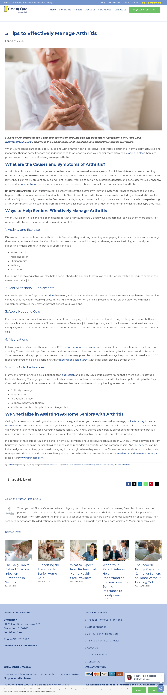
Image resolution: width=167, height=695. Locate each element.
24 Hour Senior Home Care (102, 633)
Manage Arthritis (95, 465)
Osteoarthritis (108, 465)
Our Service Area (97, 654)
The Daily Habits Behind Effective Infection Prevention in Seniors (17, 573)
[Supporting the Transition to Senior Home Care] (51, 541)
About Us (92, 647)
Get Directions (13, 632)
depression (68, 374)
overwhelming (13, 425)
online (75, 674)
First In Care (12, 465)
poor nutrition (29, 184)
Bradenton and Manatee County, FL (138, 453)
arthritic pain (68, 465)
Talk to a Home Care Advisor (103, 640)
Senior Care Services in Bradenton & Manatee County (28, 2)
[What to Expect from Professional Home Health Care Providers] (83, 541)
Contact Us (93, 661)
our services (141, 445)
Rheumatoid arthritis (122, 465)
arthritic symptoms (81, 465)
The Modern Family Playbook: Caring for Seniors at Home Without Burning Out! (148, 573)
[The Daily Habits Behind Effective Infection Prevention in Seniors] (18, 541)
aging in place (136, 153)
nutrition (49, 295)
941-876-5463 (21, 639)
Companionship (96, 626)
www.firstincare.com (31, 457)
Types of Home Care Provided (104, 619)
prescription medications (83, 347)
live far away (137, 421)
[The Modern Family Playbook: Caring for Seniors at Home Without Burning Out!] (148, 541)
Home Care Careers (34, 685)
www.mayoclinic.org (19, 142)
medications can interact (73, 359)
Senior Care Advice (50, 465)
